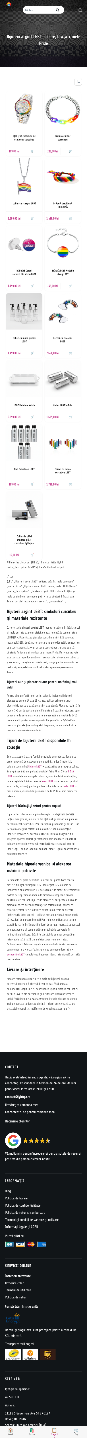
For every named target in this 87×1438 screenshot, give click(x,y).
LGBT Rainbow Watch (24, 405)
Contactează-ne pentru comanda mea (30, 1112)
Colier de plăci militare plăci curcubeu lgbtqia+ (24, 540)
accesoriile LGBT (16, 954)
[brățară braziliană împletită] (63, 176)
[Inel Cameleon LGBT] (24, 442)
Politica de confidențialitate (23, 1205)
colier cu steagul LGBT (24, 203)
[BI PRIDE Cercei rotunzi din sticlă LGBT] (24, 244)
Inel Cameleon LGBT (24, 469)
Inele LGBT (68, 786)
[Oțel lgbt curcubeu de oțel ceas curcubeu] (24, 109)
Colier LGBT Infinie (62, 405)
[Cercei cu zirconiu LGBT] (63, 311)
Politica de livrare (16, 1198)
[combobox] (38, 9)
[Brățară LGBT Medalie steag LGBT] (63, 244)
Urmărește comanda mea (21, 1105)
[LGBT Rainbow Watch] (24, 378)
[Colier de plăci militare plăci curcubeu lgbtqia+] (24, 510)
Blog (8, 1191)
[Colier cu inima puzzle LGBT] (24, 311)
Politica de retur (15, 1297)
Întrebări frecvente (18, 1276)
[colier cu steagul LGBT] (24, 176)
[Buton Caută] (57, 9)
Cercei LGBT (47, 781)
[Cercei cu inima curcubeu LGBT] (63, 442)
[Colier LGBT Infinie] (63, 378)
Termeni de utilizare (18, 1290)
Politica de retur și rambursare (25, 1212)
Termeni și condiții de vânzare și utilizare (32, 1220)
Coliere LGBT (35, 766)
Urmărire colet (14, 1283)
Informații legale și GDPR (21, 1227)
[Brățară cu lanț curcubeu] (63, 109)
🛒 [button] (32, 151)
